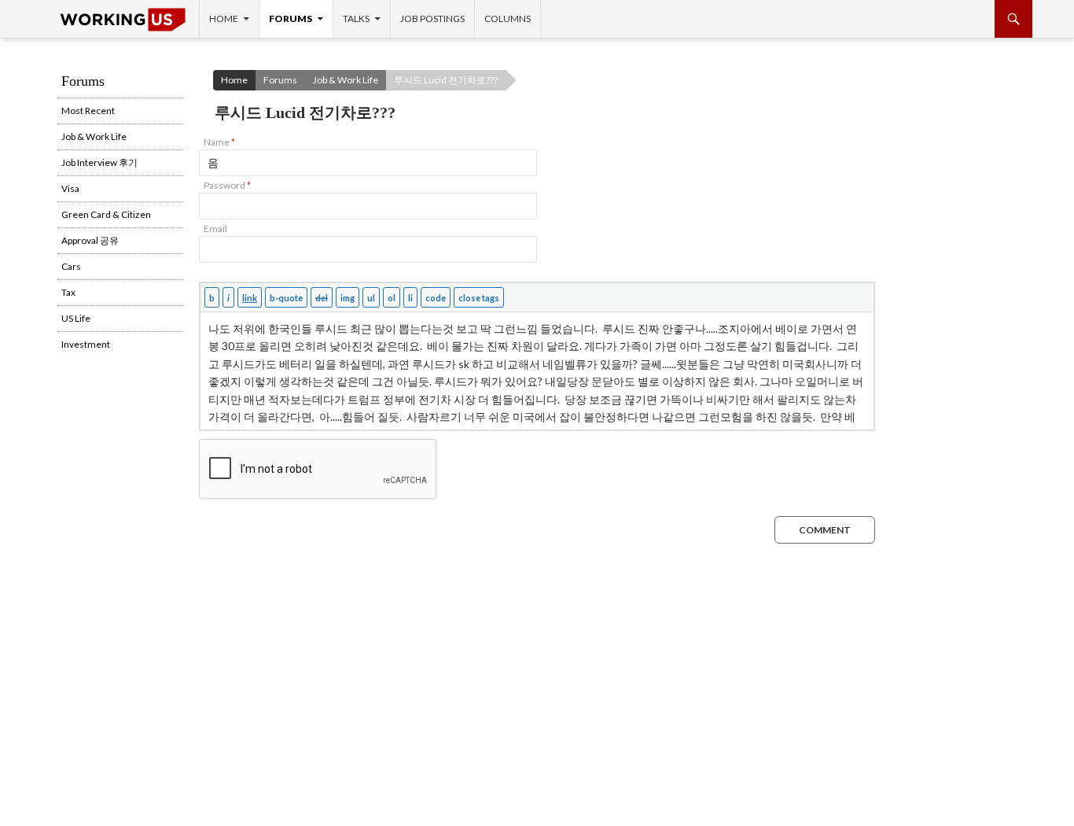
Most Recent (88, 110)
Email (215, 228)
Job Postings (432, 18)
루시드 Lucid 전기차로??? (446, 80)
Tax (68, 292)
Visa (70, 188)
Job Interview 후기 (99, 162)
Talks (356, 18)
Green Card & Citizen (106, 214)
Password (227, 185)
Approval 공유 (90, 240)
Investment (85, 344)
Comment (825, 530)
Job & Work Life (345, 80)
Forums (290, 18)
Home (223, 18)
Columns (507, 18)
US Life (75, 318)
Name (219, 142)
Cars (71, 266)
